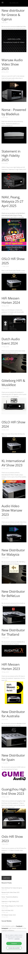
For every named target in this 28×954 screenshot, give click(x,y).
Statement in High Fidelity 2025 (10, 901)
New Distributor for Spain (13, 757)
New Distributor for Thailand (13, 632)
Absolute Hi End (21, 723)
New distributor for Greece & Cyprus (12, 888)
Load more (6, 878)
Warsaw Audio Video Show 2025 (10, 892)
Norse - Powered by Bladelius (10, 897)
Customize (17, 938)
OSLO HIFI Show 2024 (13, 424)
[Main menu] (2, 2)
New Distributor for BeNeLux (13, 593)
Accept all (14, 943)
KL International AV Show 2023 (13, 463)
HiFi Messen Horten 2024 (9, 915)
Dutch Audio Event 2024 (11, 341)
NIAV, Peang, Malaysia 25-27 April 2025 (12, 906)
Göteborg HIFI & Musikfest (13, 382)
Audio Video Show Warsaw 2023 (12, 510)
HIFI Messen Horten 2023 (11, 666)
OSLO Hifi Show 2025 (7, 910)
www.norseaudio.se (7, 126)
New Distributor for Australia (13, 713)
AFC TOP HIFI (20, 562)
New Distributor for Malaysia (13, 552)
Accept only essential (14, 948)
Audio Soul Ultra (21, 26)
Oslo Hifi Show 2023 (12, 838)
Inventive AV (20, 642)
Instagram (5, 928)
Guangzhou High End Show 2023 (14, 791)
